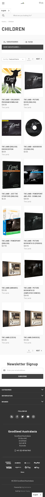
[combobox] (5, 10)
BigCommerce (26, 487)
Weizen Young (25, 491)
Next (38, 59)
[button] (12, 42)
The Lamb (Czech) (9, 337)
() (42, 3)
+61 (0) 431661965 (23, 450)
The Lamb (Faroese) (32, 337)
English (3, 11)
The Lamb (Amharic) (10, 288)
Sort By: (5, 59)
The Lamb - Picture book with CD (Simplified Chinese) (32, 290)
